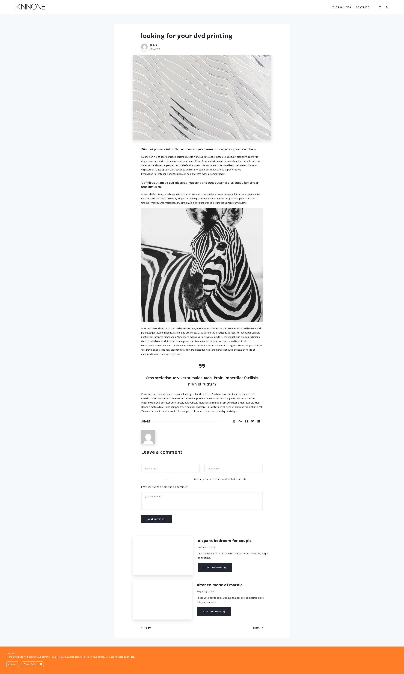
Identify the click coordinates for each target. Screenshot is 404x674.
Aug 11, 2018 (209, 547)
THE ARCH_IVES (341, 7)
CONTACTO (363, 7)
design (201, 547)
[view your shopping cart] (380, 7)
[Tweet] (252, 421)
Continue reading (215, 567)
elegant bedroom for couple (225, 541)
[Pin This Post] (234, 421)
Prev (147, 627)
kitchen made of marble (220, 585)
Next (256, 627)
